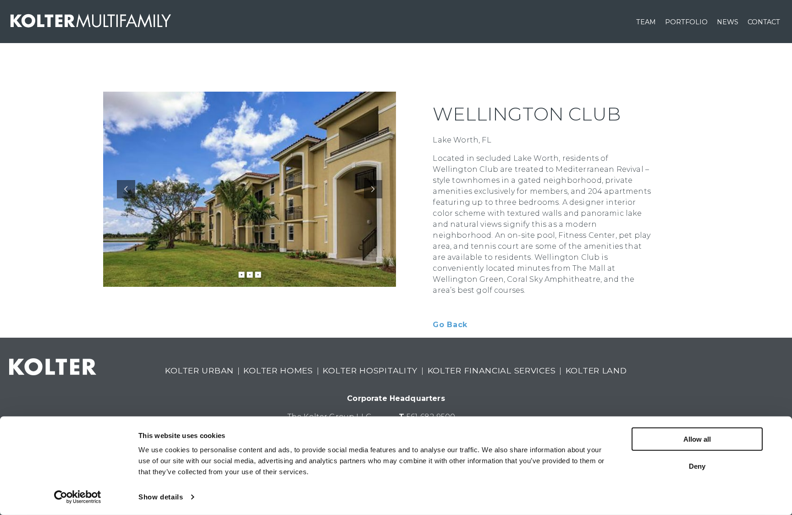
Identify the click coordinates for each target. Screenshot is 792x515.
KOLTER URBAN (199, 370)
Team (646, 22)
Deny (697, 466)
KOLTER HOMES (278, 370)
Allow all (697, 439)
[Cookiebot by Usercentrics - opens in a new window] (78, 497)
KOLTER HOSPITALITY (370, 370)
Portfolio (686, 22)
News (727, 22)
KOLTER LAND (596, 370)
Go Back (450, 324)
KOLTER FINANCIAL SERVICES (492, 370)
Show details (160, 497)
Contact (764, 22)
